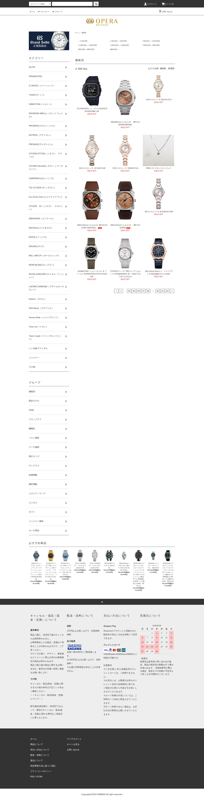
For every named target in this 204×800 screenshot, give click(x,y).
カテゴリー (44, 12)
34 (129, 291)
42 (167, 291)
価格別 (84, 32)
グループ (58, 12)
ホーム (32, 12)
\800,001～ (114, 49)
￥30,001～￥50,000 (118, 41)
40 (158, 291)
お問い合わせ (167, 12)
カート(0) (169, 4)
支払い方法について (39, 749)
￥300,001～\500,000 (151, 45)
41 (162, 291)
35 (134, 291)
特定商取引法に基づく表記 (42, 766)
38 (148, 291)
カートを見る (73, 744)
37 (143, 291)
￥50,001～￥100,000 (151, 41)
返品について (36, 760)
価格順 (163, 68)
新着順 (171, 68)
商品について (36, 744)
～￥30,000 (82, 41)
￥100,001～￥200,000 (87, 45)
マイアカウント (74, 739)
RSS (32, 776)
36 (138, 291)
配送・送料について (39, 755)
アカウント (152, 4)
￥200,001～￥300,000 (119, 45)
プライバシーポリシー (40, 771)
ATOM (39, 776)
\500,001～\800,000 (86, 49)
